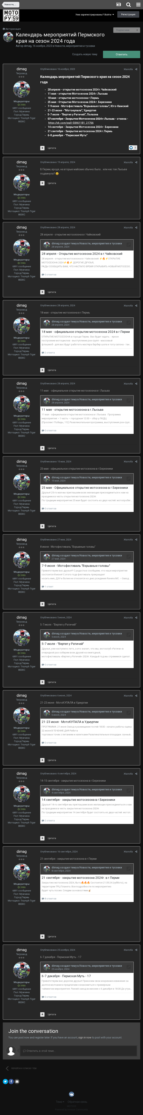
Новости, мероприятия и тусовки (75, 45)
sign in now (84, 1037)
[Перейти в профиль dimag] (8, 37)
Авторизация (13, 29)
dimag (27, 45)
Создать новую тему (84, 54)
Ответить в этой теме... (40, 1051)
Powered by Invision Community (71, 1109)
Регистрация (128, 14)
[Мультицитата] (42, 148)
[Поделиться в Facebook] (11, 1081)
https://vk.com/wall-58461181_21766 (70, 122)
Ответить (122, 54)
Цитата (52, 148)
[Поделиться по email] (17, 1081)
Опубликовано (57, 69)
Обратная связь (77, 1101)
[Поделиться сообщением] (136, 69)
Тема (59, 1101)
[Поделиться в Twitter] (5, 1081)
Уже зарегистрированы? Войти (93, 14)
